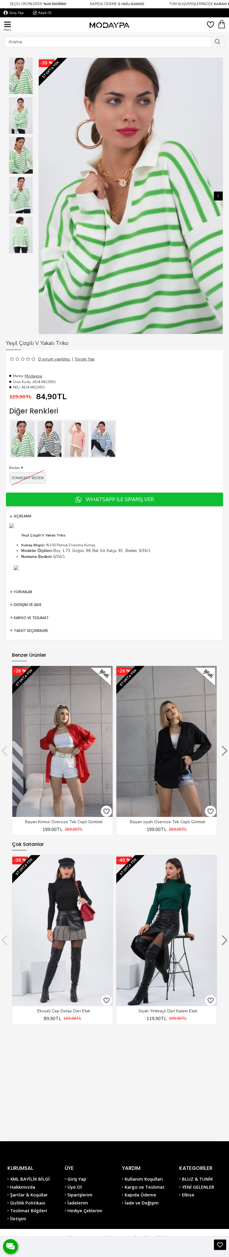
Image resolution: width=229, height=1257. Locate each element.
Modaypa (33, 376)
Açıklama (22, 516)
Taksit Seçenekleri (31, 630)
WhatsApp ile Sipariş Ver (120, 499)
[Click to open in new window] (220, 1244)
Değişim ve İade (27, 604)
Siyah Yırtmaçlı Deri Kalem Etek (167, 1011)
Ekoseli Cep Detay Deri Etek (63, 1011)
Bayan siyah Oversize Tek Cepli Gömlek (167, 822)
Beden (14, 467)
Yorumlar (23, 591)
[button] (43, 196)
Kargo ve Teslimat (31, 617)
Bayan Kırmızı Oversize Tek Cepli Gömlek (64, 822)
